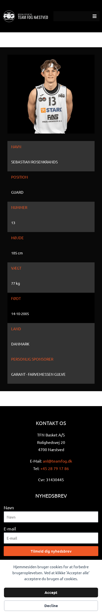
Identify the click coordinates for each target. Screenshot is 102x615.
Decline (51, 605)
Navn (9, 507)
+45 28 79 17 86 (54, 468)
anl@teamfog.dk (57, 460)
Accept (51, 592)
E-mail (10, 528)
